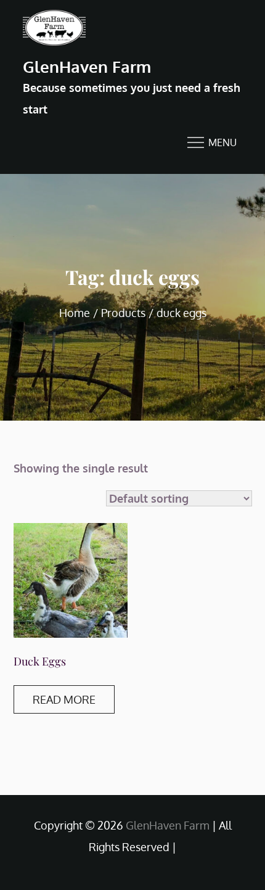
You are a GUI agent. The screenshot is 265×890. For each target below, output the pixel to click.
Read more (64, 699)
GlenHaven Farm (87, 66)
